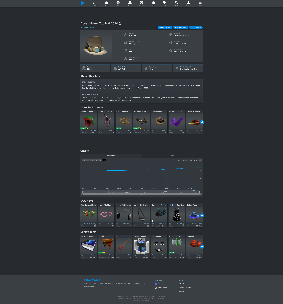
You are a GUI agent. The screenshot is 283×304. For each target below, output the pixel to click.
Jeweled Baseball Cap (196, 112)
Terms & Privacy (185, 288)
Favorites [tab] (111, 156)
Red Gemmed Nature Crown (92, 205)
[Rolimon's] (83, 3)
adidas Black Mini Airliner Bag (146, 205)
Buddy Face (156, 236)
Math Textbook (87, 236)
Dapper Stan (192, 236)
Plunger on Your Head (125, 236)
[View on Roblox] (120, 23)
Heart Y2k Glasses (106, 205)
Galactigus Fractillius (160, 205)
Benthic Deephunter (89, 112)
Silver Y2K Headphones (125, 205)
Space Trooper (140, 236)
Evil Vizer (102, 236)
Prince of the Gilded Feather (127, 112)
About (181, 284)
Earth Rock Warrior (106, 112)
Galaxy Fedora (193, 205)
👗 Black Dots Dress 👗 (178, 205)
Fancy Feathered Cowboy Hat (164, 112)
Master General (140, 112)
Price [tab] (172, 156)
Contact (182, 291)
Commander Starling (177, 112)
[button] (165, 27)
